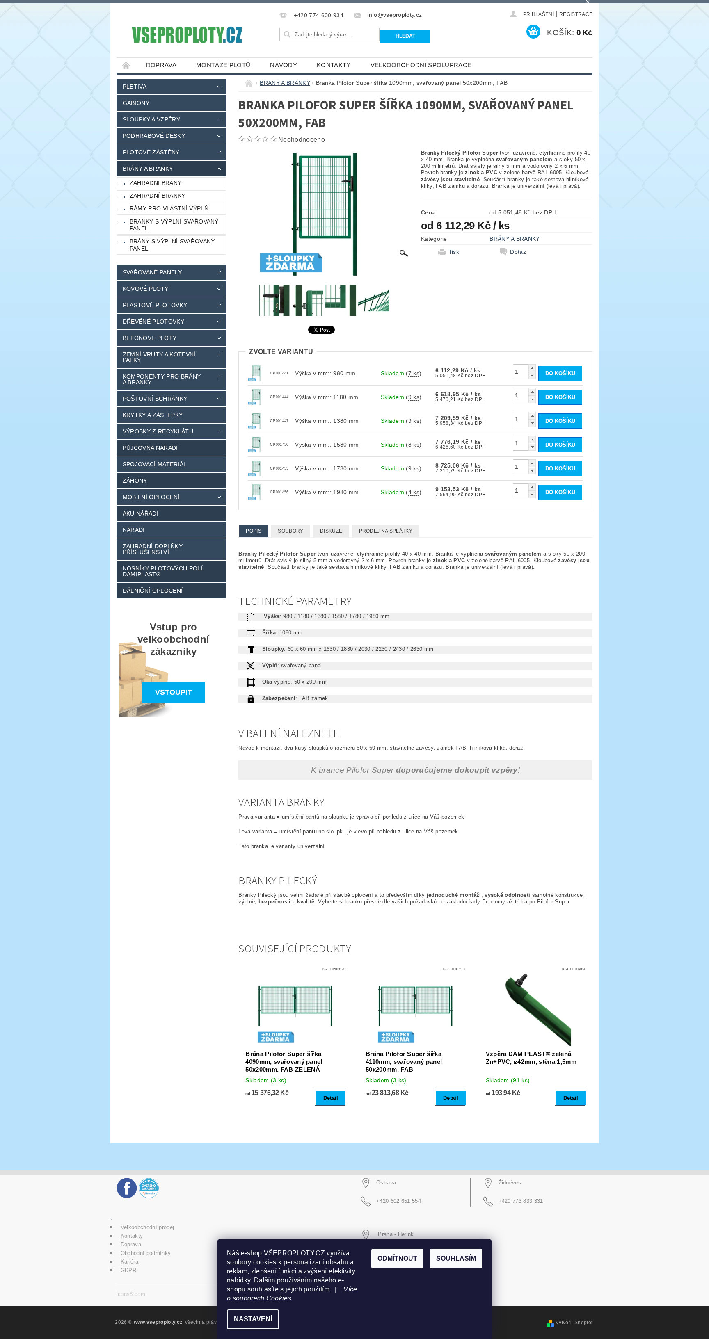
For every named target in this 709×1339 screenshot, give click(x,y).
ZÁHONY (135, 480)
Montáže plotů (223, 65)
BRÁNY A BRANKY (148, 168)
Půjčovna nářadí (150, 448)
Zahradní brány (155, 183)
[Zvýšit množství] (532, 368)
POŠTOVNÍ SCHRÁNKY (155, 398)
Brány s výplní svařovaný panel (172, 245)
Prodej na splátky (385, 531)
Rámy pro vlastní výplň (169, 208)
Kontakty (334, 65)
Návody (283, 65)
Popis (253, 531)
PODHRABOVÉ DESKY (154, 135)
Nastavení (253, 1319)
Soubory (290, 531)
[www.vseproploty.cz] (186, 35)
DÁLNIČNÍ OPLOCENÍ (153, 590)
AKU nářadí (140, 513)
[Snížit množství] (532, 375)
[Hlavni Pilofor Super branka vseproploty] (256, 373)
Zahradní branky (157, 195)
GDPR (128, 1270)
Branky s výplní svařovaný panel (174, 225)
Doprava (161, 65)
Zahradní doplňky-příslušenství (153, 549)
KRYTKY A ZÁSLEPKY (153, 415)
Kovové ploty (146, 288)
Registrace (575, 14)
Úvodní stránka (126, 65)
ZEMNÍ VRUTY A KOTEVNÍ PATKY (159, 357)
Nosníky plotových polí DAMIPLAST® (163, 571)
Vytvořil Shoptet (574, 1322)
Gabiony (136, 103)
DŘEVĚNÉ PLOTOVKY (153, 321)
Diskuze (331, 531)
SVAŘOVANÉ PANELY (152, 272)
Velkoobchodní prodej (147, 1227)
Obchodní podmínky (146, 1253)
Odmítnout (397, 1258)
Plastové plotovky (155, 305)
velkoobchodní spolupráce (421, 65)
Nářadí (134, 530)
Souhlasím (456, 1258)
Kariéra (129, 1262)
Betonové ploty (149, 338)
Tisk (453, 252)
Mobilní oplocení (151, 497)
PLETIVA (134, 86)
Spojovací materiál (155, 464)
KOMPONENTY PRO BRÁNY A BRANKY (162, 379)
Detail (330, 1098)
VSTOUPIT (173, 692)
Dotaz (518, 252)
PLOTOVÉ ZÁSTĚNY (151, 152)
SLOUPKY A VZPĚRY (151, 119)
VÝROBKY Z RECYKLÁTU (158, 431)
